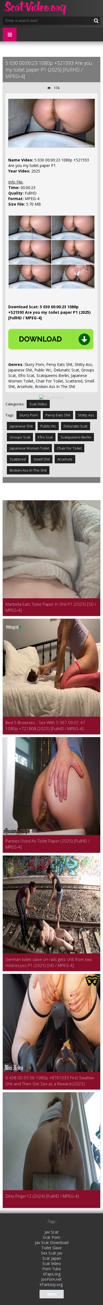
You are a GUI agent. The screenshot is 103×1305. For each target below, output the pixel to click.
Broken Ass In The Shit (28, 470)
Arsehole (65, 459)
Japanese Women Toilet (29, 448)
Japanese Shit (21, 426)
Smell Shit (42, 459)
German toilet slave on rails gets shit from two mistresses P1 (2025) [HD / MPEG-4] (48, 962)
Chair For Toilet (69, 448)
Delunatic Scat (75, 426)
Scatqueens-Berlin (75, 437)
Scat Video (38, 404)
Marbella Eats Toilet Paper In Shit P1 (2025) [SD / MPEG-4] (50, 607)
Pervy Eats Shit (58, 415)
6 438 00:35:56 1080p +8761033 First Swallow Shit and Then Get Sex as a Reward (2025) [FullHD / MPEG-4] (49, 1081)
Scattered (18, 459)
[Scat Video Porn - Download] (36, 8)
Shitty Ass (86, 415)
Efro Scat (45, 437)
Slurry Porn (28, 415)
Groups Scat (20, 437)
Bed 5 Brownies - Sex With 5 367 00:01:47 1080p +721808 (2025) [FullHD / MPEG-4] (45, 725)
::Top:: (51, 1221)
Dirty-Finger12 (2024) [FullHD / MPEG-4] (42, 1196)
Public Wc (48, 426)
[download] (50, 339)
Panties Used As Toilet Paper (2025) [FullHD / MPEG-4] (47, 844)
